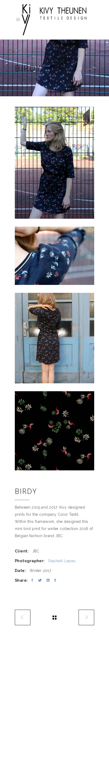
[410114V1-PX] (54, 430)
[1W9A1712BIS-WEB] (54, 338)
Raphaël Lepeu (61, 561)
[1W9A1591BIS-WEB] (54, 256)
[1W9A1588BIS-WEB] (54, 163)
